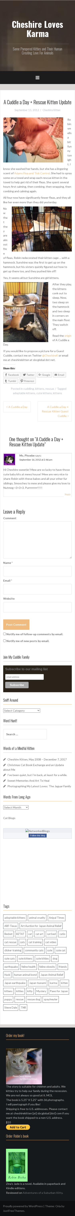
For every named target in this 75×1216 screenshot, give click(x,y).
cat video (50, 942)
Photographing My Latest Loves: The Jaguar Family (39, 786)
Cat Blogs (9, 818)
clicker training (12, 950)
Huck (7, 974)
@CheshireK (50, 355)
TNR (23, 1007)
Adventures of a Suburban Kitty (42, 1192)
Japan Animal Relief (52, 974)
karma (53, 983)
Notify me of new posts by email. (27, 641)
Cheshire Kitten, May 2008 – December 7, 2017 (37, 759)
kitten (64, 983)
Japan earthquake (14, 983)
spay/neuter (51, 999)
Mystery (41, 991)
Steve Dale (10, 1007)
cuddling (28, 388)
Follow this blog (37, 835)
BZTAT (20, 934)
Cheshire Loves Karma (37, 28)
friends (63, 966)
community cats (34, 950)
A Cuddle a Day (17, 407)
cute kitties (42, 958)
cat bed (51, 934)
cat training (35, 942)
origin (67, 335)
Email (7, 580)
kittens (39, 388)
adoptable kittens (24, 393)
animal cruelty (37, 917)
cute (49, 950)
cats (22, 942)
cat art (39, 934)
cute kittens (44, 393)
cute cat (60, 950)
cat (30, 934)
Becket (8, 934)
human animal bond (25, 974)
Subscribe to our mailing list (26, 669)
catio (62, 934)
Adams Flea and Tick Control (32, 173)
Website (9, 598)
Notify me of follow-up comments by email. (34, 634)
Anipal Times (56, 917)
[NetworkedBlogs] (37, 830)
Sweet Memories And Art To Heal (28, 780)
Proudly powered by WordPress (23, 1206)
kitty (30, 991)
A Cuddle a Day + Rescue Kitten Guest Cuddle (55, 411)
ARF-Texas (10, 926)
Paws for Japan (59, 991)
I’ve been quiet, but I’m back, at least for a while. (37, 775)
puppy (8, 999)
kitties (19, 991)
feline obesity (47, 966)
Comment (9, 518)
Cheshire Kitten (51, 110)
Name (8, 562)
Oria (58, 1206)
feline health (29, 966)
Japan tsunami (37, 983)
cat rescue (10, 942)
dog (55, 958)
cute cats (9, 958)
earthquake (11, 966)
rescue (49, 388)
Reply (68, 494)
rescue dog (33, 999)
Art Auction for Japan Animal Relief (41, 926)
